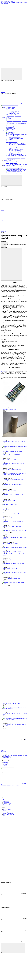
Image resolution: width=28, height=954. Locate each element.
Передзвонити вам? (5, 907)
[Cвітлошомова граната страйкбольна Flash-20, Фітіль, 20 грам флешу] (15, 474)
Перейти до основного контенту (8, 1)
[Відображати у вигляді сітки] (11, 264)
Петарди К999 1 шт (7, 509)
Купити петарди (4, 369)
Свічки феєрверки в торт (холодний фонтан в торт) (15, 755)
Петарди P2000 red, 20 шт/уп (10, 490)
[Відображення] (11, 253)
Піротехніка (6, 117)
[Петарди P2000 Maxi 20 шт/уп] (15, 530)
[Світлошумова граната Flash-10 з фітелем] (15, 447)
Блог (7, 3)
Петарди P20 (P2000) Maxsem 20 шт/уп (12, 469)
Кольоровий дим (7, 756)
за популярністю (4, 243)
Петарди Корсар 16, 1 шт (9, 500)
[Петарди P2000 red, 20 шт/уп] (15, 484)
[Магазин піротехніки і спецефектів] (7, 771)
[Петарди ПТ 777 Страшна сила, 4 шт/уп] (15, 522)
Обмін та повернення (17, 2)
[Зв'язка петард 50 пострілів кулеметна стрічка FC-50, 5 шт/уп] (15, 719)
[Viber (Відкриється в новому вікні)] (11, 67)
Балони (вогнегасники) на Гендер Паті (18, 164)
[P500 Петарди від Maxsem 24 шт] (15, 563)
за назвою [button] (3, 245)
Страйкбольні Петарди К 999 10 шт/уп (12, 578)
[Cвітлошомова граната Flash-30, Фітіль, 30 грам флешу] (15, 424)
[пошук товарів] (11, 180)
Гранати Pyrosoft (12, 112)
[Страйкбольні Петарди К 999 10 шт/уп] (15, 573)
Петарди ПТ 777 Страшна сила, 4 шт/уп (12, 526)
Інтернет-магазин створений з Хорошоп (10, 785)
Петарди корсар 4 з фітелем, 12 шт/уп (12, 703)
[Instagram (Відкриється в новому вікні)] (11, 14)
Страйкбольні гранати (14, 111)
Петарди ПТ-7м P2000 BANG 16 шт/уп (12, 543)
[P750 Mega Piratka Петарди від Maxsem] (15, 547)
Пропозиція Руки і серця (9, 165)
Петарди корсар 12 (7, 517)
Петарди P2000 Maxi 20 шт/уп (10, 534)
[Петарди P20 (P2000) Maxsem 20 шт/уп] (15, 464)
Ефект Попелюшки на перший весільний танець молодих (16, 150)
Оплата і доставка (8, 2)
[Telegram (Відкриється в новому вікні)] (11, 56)
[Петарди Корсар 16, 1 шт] (15, 494)
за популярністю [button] (4, 244)
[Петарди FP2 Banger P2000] (15, 455)
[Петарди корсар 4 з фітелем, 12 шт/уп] (15, 583)
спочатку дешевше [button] (13, 244)
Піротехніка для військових (9, 107)
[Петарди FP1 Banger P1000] (15, 392)
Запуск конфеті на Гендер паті (16, 138)
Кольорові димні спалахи (14, 137)
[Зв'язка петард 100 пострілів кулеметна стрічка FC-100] (15, 708)
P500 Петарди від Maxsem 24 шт (10, 568)
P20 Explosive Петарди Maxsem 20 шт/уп (12, 559)
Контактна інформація (8, 814)
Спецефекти (6, 130)
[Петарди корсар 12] (15, 513)
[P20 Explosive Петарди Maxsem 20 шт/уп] (15, 554)
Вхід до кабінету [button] (7, 809)
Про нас (2, 2)
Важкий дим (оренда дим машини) (17, 143)
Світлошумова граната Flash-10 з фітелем (12, 451)
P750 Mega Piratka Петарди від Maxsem (12, 551)
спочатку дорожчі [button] (22, 244)
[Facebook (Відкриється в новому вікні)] (11, 35)
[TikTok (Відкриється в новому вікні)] (11, 24)
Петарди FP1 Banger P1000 (9, 409)
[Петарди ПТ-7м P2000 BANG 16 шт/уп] (15, 538)
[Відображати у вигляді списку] (11, 275)
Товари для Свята (7, 160)
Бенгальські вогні (7, 757)
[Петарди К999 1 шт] (15, 504)
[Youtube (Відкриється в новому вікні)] (11, 45)
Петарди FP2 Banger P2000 (9, 459)
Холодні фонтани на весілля (15, 154)
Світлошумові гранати (14, 113)
